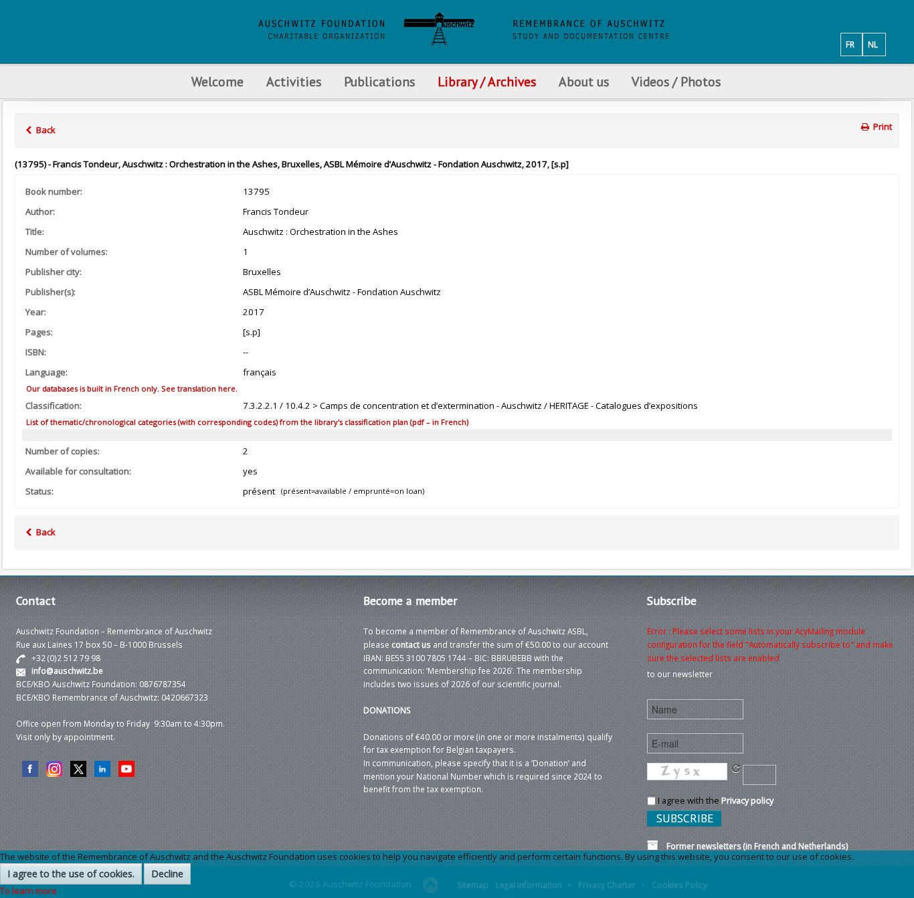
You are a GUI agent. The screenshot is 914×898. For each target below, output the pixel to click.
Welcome (217, 81)
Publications (379, 81)
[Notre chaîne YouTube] (126, 767)
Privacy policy (747, 800)
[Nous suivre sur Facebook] (30, 767)
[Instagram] (54, 767)
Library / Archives (487, 81)
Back (45, 130)
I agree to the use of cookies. (70, 873)
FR (850, 44)
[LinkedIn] (102, 767)
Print (881, 126)
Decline (167, 873)
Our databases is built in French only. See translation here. (131, 388)
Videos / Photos (676, 81)
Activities (293, 81)
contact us (411, 644)
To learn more (28, 891)
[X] (78, 767)
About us (584, 81)
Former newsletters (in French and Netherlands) (753, 845)
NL (873, 44)
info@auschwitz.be (67, 670)
